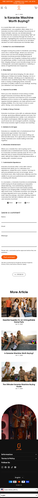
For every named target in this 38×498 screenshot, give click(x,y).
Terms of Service (18, 264)
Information (7, 454)
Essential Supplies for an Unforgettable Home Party (19, 321)
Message (4, 236)
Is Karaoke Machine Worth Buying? (19, 353)
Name (3, 217)
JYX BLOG (19, 274)
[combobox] (19, 490)
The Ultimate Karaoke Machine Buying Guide (19, 385)
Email (3, 226)
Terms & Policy (8, 458)
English (18, 477)
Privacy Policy (5, 264)
